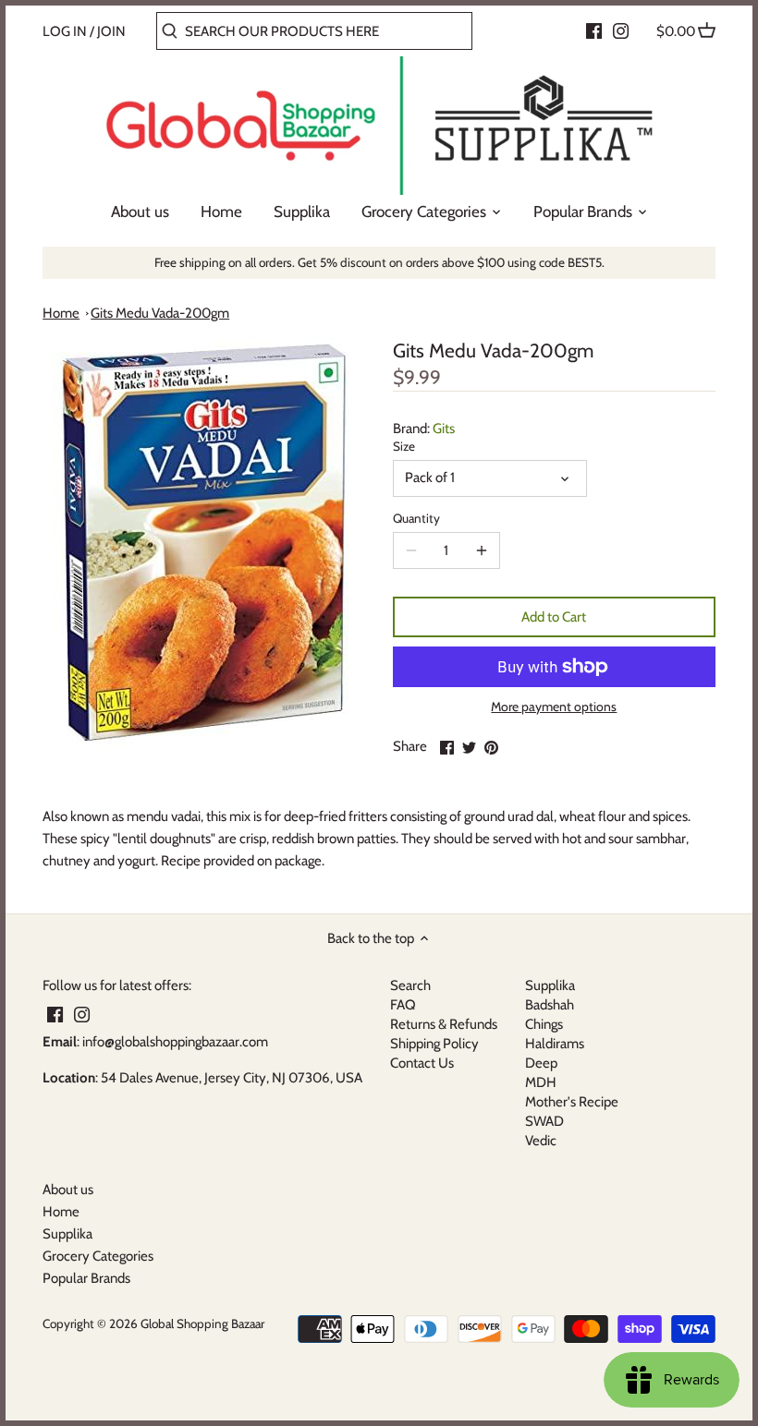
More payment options (554, 707)
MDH (540, 1082)
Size (404, 446)
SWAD (544, 1121)
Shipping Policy (434, 1043)
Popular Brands (86, 1278)
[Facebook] (594, 30)
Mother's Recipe (571, 1102)
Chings (544, 1024)
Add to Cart (553, 617)
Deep (541, 1063)
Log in (65, 31)
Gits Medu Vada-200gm (160, 313)
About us (68, 1189)
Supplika (550, 985)
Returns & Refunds (443, 1024)
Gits (444, 428)
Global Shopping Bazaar (202, 1323)
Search (410, 985)
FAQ (403, 1005)
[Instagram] (621, 30)
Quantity (416, 518)
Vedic (540, 1140)
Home (61, 313)
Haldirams (554, 1043)
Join (111, 31)
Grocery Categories (98, 1256)
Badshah (549, 1005)
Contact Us (422, 1063)
